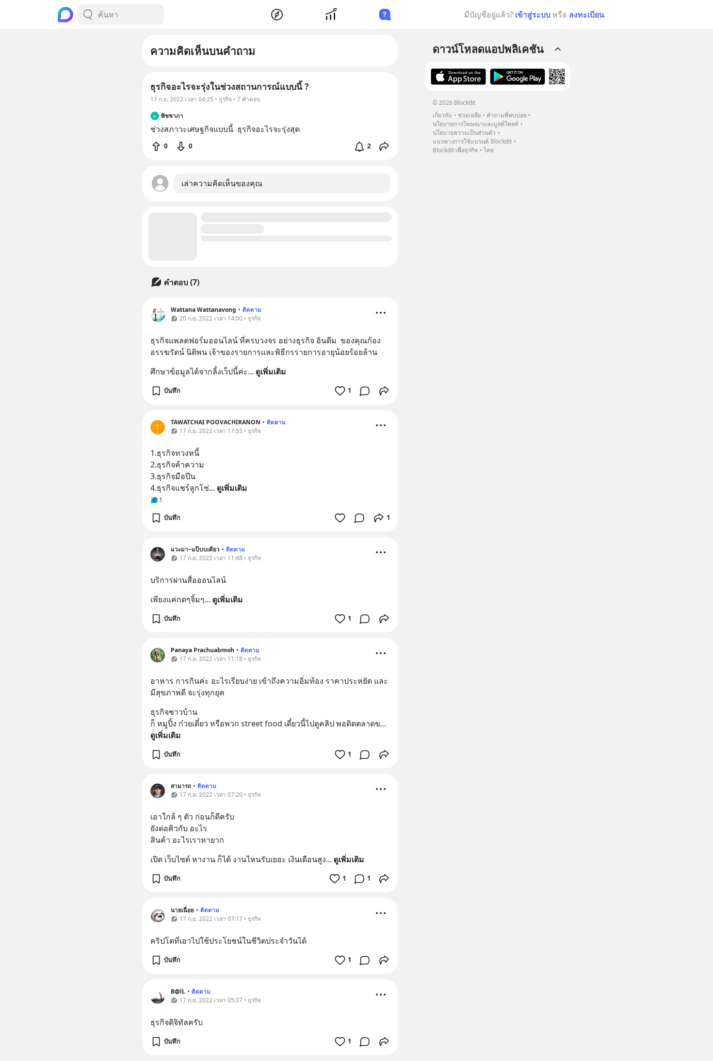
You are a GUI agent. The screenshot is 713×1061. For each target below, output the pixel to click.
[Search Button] (88, 14)
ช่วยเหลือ (469, 115)
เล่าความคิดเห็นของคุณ (221, 183)
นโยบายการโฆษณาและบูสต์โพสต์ (476, 124)
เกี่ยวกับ (442, 115)
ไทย (489, 150)
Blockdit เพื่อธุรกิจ (455, 150)
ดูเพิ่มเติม (271, 371)
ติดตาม (252, 309)
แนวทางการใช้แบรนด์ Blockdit (472, 141)
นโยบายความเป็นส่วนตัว (464, 133)
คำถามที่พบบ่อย (506, 115)
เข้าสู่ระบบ (533, 14)
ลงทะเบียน (586, 14)
